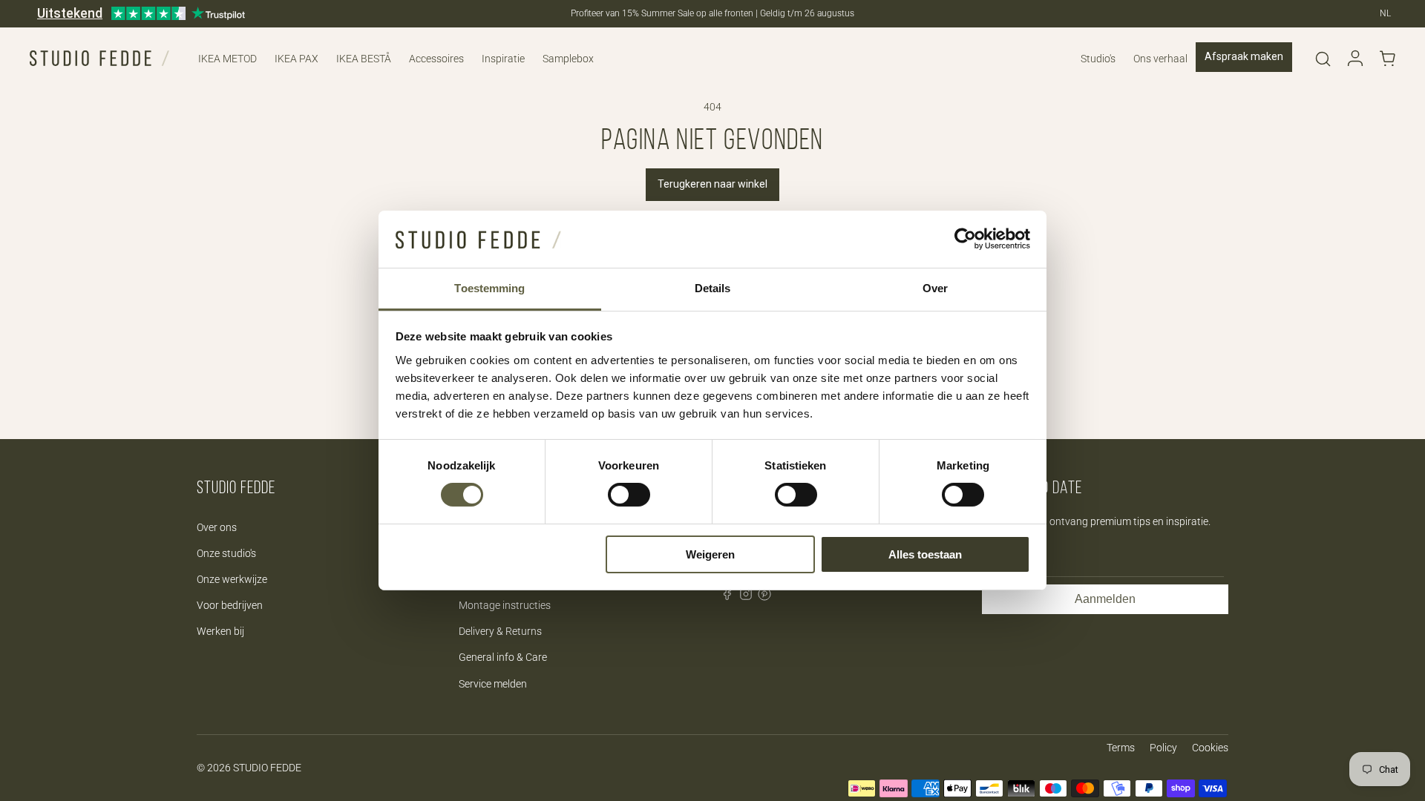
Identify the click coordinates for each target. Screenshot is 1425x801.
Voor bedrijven (230, 605)
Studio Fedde (267, 768)
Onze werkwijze (232, 579)
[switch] (629, 495)
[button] (1322, 58)
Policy (1163, 748)
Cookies (1210, 748)
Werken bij (220, 631)
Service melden (493, 684)
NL (1385, 13)
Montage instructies (505, 605)
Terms (1121, 748)
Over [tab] (935, 288)
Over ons (217, 527)
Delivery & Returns (500, 631)
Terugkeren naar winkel (712, 184)
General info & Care (503, 657)
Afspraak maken (1244, 56)
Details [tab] (713, 288)
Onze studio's (226, 553)
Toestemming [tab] (489, 288)
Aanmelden (1105, 599)
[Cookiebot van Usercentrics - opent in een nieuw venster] (965, 239)
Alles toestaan (925, 554)
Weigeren (710, 554)
